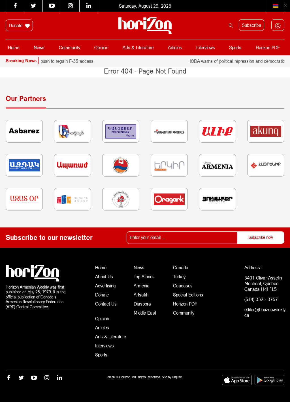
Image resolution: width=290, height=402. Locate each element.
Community (69, 47)
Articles (175, 47)
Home (13, 47)
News (39, 47)
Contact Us (106, 303)
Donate (16, 25)
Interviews (205, 47)
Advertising (105, 285)
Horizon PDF (268, 47)
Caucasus (183, 285)
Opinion (101, 47)
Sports (235, 47)
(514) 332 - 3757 (261, 299)
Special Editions (188, 294)
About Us (104, 276)
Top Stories (144, 276)
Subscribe (251, 25)
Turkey (179, 276)
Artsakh (141, 294)
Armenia (142, 285)
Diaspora (142, 303)
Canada (180, 267)
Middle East (145, 312)
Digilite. (177, 377)
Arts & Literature (138, 47)
